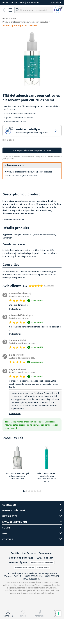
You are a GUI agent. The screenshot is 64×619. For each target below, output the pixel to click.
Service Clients (17, 2)
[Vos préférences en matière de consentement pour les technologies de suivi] (59, 614)
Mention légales (18, 562)
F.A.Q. (39, 557)
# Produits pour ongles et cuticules (21, 175)
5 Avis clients (49, 286)
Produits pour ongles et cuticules (19, 25)
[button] (24, 491)
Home (5, 2)
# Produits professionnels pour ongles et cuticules (28, 171)
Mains (13, 18)
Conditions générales (21, 557)
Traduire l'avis (15, 309)
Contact (48, 557)
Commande (45, 553)
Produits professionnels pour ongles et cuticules (25, 21)
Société (15, 553)
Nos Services (33, 2)
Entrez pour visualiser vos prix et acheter (32, 150)
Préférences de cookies (24, 567)
